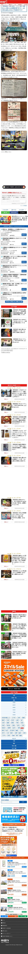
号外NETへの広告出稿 (6, 928)
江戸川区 (13, 717)
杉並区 (22, 722)
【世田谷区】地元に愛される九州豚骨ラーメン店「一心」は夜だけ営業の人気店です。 (19, 459)
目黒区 (13, 725)
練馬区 (12, 722)
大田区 (23, 725)
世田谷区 (8, 725)
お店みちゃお (4, 352)
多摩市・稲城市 (18, 733)
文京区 (3, 722)
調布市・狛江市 (5, 730)
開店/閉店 (20, 4)
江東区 (19, 717)
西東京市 (4, 727)
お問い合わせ (4, 930)
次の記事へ (22, 209)
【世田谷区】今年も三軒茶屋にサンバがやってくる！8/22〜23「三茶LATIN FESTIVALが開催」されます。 (19, 516)
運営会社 (4, 922)
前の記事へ (6, 209)
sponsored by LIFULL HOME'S (18, 857)
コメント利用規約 (23, 205)
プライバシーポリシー (6, 933)
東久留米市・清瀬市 (14, 730)
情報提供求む (4, 925)
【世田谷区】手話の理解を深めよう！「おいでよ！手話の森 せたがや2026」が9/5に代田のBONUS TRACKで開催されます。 (19, 627)
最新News (11, 4)
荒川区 (12, 720)
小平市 (21, 730)
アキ (9, 352)
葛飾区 (23, 717)
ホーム (3, 920)
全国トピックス (4, 4)
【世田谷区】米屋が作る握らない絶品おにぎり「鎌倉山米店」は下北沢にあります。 (19, 616)
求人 (15, 4)
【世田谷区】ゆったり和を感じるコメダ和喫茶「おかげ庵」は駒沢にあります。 (19, 572)
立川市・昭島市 (10, 733)
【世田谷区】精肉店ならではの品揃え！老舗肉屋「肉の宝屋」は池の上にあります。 (19, 653)
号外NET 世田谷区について (7, 936)
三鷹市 (20, 727)
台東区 (17, 720)
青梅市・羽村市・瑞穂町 (17, 735)
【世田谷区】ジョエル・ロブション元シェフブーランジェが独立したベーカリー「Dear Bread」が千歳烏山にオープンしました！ (19, 434)
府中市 (3, 733)
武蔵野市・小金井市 (11, 727)
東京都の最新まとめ (6, 717)
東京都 (11, 12)
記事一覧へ (14, 209)
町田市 (9, 735)
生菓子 (11, 350)
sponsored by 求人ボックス (19, 226)
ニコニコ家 (3, 350)
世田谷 (8, 350)
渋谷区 (3, 725)
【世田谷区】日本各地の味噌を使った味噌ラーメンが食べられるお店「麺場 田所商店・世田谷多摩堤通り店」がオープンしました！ (19, 420)
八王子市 (4, 735)
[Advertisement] (14, 369)
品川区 (18, 725)
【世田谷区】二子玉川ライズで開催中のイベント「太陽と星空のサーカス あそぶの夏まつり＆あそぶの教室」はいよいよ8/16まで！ (19, 393)
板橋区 (8, 722)
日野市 (24, 733)
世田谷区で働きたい (9, 226)
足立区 (8, 720)
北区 (21, 720)
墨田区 (3, 720)
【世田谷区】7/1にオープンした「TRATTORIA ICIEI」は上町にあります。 (19, 405)
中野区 (17, 722)
